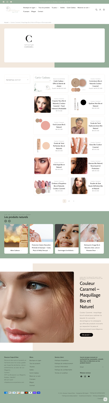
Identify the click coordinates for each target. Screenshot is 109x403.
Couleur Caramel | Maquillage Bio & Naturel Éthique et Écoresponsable (31, 22)
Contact (32, 385)
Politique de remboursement (64, 363)
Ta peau (54, 7)
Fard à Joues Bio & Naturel (59, 126)
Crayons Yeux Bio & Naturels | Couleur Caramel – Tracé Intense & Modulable (59, 105)
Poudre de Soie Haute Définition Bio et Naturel (95, 186)
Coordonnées (101, 398)
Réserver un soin (83, 7)
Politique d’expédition (99, 395)
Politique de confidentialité (63, 370)
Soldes (32, 370)
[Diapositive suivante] (9, 221)
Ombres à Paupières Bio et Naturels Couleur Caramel (59, 186)
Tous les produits (35, 363)
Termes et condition (61, 373)
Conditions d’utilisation (85, 395)
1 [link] (64, 201)
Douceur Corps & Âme (69, 393)
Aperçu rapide (42, 80)
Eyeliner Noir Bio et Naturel (95, 104)
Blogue (32, 382)
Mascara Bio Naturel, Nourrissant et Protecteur (95, 165)
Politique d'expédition (62, 360)
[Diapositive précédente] (5, 221)
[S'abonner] (103, 367)
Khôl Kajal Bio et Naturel (59, 166)
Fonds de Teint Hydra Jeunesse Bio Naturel (95, 125)
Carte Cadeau (34, 373)
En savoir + (86, 335)
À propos (32, 379)
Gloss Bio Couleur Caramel (95, 146)
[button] (96, 9)
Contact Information (61, 366)
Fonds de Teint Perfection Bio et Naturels (59, 145)
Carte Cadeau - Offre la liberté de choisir (59, 83)
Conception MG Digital (82, 393)
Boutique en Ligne (29, 7)
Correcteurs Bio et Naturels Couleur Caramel (95, 83)
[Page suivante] (74, 201)
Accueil (6, 22)
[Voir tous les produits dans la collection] (16, 239)
